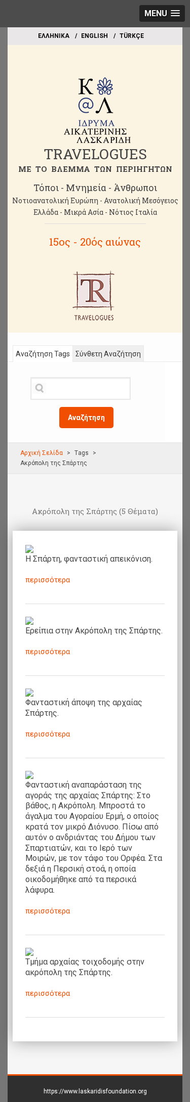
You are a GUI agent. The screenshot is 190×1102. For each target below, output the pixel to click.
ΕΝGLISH (94, 35)
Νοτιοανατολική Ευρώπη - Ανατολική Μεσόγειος (95, 200)
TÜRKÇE (132, 35)
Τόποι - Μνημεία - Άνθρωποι (95, 187)
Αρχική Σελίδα (41, 452)
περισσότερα (47, 579)
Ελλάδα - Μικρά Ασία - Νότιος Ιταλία (95, 212)
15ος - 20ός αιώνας (95, 241)
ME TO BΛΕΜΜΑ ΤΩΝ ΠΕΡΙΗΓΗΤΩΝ (95, 169)
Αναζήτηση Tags (43, 354)
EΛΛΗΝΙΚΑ (53, 35)
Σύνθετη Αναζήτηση (108, 354)
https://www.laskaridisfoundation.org (95, 1091)
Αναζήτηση (86, 418)
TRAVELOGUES (95, 154)
